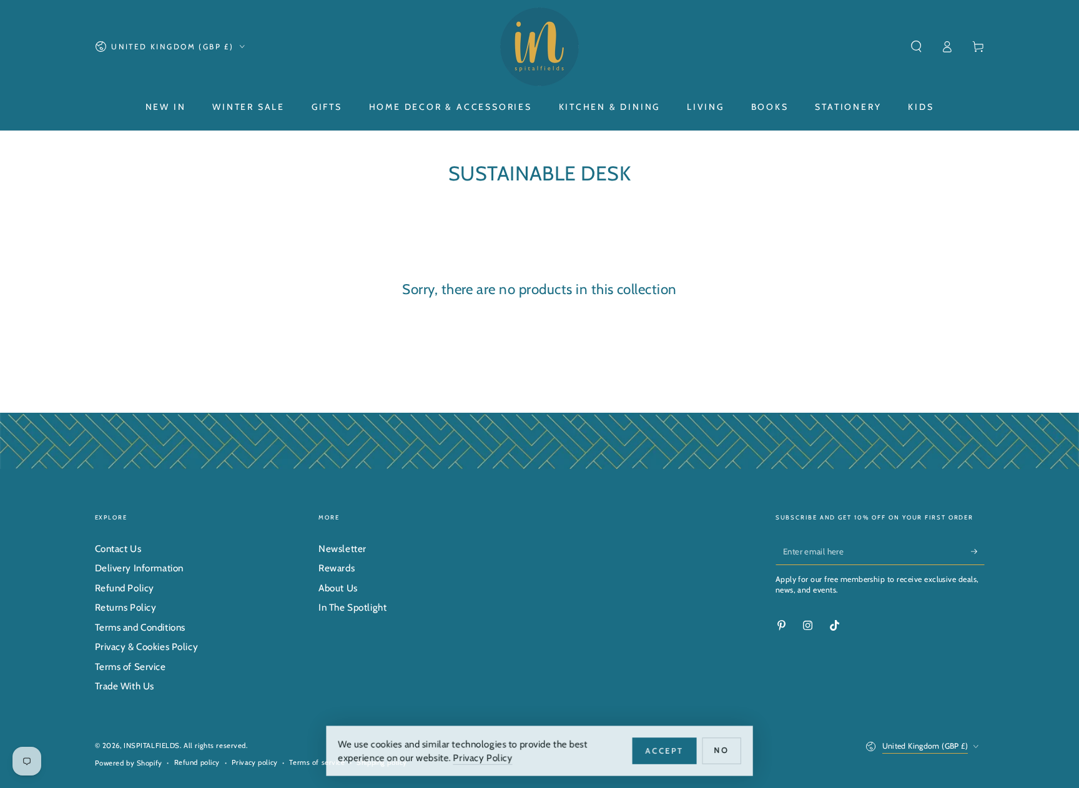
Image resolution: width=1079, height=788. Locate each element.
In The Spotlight (352, 607)
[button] (916, 47)
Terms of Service (130, 666)
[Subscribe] (978, 551)
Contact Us (118, 548)
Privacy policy (255, 762)
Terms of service (317, 762)
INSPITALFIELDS (152, 745)
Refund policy (197, 762)
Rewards (336, 568)
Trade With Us (124, 686)
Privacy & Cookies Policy (147, 647)
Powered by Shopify (128, 763)
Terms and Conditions (140, 627)
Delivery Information (139, 568)
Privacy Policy (483, 757)
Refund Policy (124, 588)
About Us (338, 588)
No (723, 750)
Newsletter (342, 548)
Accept (666, 750)
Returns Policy (126, 607)
